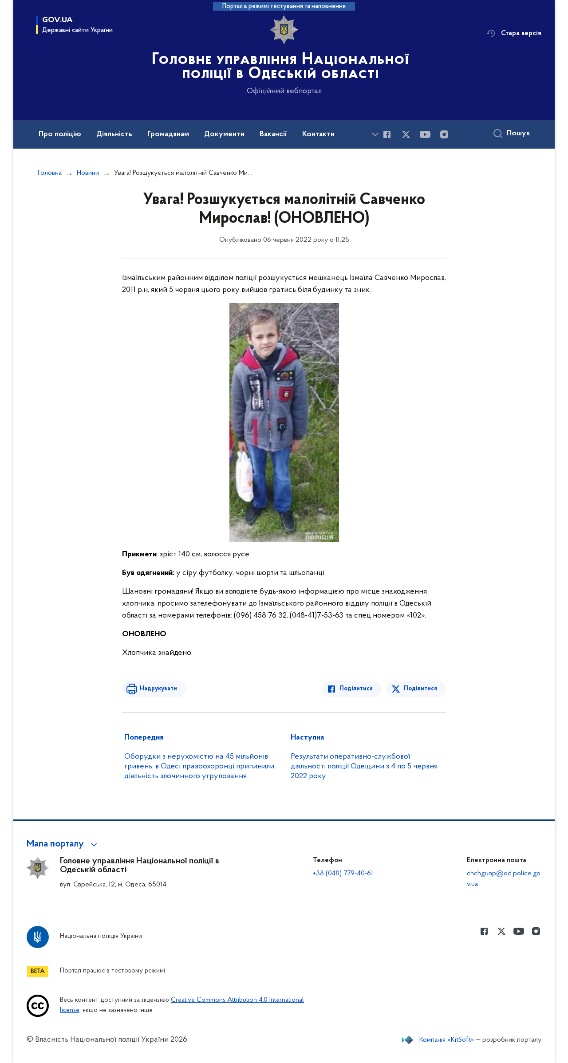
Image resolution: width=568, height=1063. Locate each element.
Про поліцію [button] (60, 134)
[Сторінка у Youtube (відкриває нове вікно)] (425, 134)
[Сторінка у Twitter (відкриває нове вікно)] (406, 134)
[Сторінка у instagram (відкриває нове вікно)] (444, 134)
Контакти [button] (318, 134)
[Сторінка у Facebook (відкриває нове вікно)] (387, 134)
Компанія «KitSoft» (446, 1039)
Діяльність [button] (114, 134)
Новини (88, 173)
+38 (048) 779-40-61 (343, 873)
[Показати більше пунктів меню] (375, 134)
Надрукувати (158, 688)
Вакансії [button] (273, 134)
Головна (50, 173)
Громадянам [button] (168, 134)
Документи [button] (224, 134)
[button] (63, 844)
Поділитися (356, 688)
